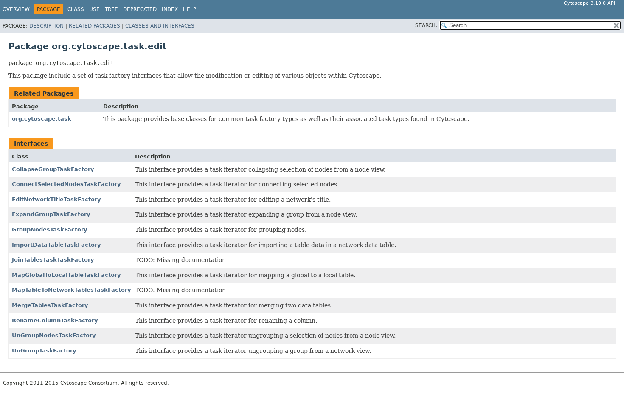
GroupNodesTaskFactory (49, 229)
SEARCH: (426, 25)
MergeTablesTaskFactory (50, 305)
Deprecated (140, 9)
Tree (111, 9)
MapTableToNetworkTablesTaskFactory (71, 290)
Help (189, 9)
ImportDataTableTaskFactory (56, 245)
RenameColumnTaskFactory (55, 320)
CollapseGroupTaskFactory (53, 169)
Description (46, 26)
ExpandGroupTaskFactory (51, 214)
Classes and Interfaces (159, 26)
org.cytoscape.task (41, 119)
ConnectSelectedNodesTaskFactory (66, 184)
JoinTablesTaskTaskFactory (53, 260)
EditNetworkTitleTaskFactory (56, 199)
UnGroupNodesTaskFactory (54, 335)
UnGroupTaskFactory (44, 350)
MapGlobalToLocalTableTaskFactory (66, 275)
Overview (16, 9)
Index (170, 9)
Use (94, 9)
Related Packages (94, 26)
